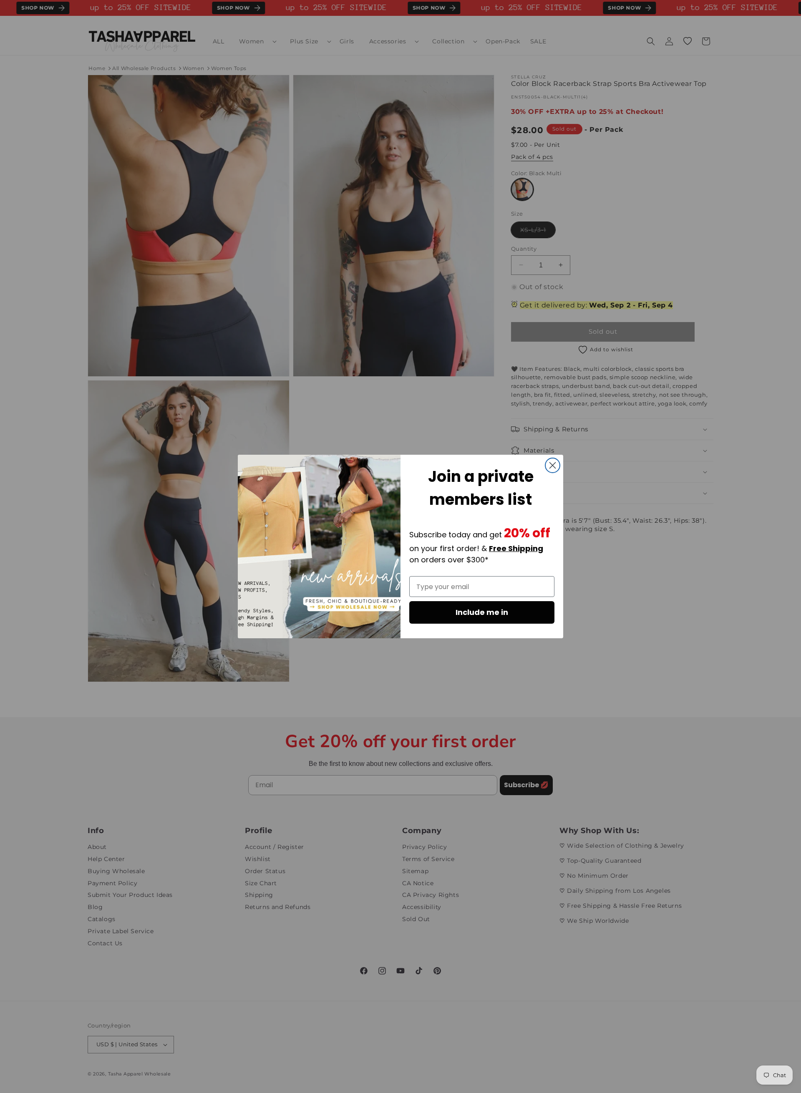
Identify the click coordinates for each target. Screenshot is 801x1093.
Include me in (482, 612)
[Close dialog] (552, 465)
